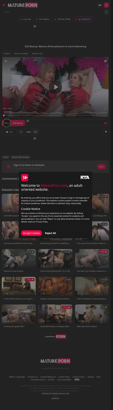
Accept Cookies (31, 233)
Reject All (50, 233)
